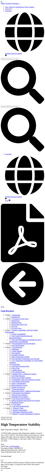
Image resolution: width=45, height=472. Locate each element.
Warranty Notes (18, 408)
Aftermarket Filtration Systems (22, 412)
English (7, 53)
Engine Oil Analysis (18, 387)
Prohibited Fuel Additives (20, 397)
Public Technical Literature (10, 3)
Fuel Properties (17, 347)
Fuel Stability (16, 353)
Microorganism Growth (19, 385)
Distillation (15, 349)
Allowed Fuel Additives (19, 395)
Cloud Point (16, 364)
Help (7, 200)
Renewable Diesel (18, 389)
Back (2, 307)
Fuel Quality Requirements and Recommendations (20, 337)
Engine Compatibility (19, 334)
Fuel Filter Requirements (21, 406)
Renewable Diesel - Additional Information (26, 391)
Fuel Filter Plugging (18, 376)
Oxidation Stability (18, 355)
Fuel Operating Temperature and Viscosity (26, 359)
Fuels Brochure (7, 311)
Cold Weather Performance (21, 381)
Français (13, 53)
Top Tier (14, 326)
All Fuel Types (16, 328)
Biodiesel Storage (17, 402)
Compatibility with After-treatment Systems (26, 380)
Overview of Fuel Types (20, 319)
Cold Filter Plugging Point (20, 366)
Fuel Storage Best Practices (21, 399)
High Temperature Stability (21, 357)
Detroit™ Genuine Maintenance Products (26, 414)
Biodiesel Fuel (16, 323)
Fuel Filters (17, 404)
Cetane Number (17, 351)
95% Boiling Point (19, 372)
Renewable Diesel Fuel (19, 324)
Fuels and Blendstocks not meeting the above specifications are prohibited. (25, 341)
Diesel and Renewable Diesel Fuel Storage (26, 400)
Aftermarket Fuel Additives (21, 393)
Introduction (16, 315)
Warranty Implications (19, 410)
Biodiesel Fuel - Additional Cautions (24, 374)
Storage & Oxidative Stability (21, 378)
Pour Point (16, 368)
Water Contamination (19, 383)
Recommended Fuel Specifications (23, 343)
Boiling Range (17, 370)
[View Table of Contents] (2, 203)
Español (19, 53)
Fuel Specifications (18, 345)
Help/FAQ (8, 9)
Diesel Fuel (15, 321)
